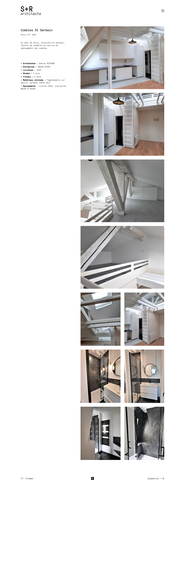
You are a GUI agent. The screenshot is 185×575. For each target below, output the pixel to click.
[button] (162, 10)
